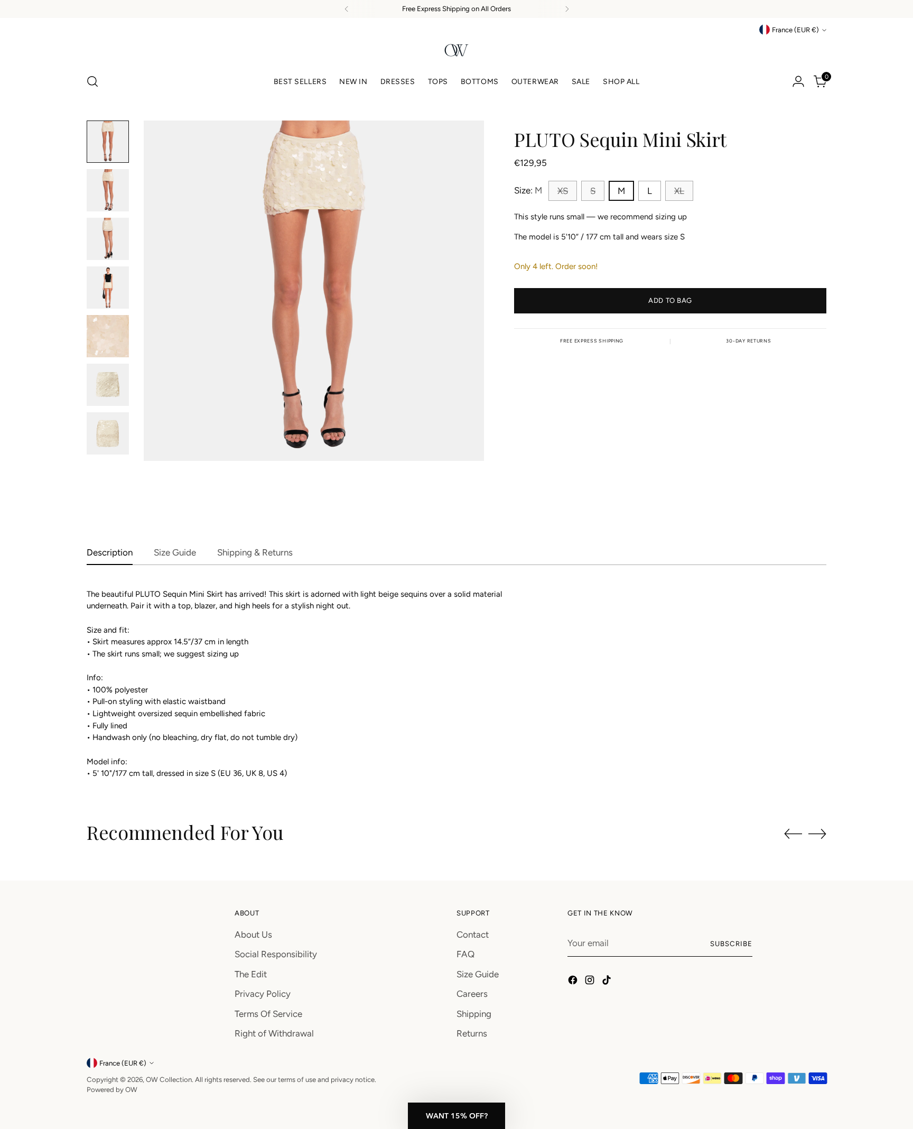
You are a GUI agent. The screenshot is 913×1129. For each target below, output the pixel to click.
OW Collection (169, 1079)
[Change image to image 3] (108, 239)
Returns (471, 1033)
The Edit (251, 974)
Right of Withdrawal (274, 1033)
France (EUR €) (795, 29)
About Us (253, 934)
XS (562, 191)
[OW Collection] (456, 50)
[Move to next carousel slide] (817, 834)
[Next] (567, 9)
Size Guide (477, 974)
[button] (456, 1116)
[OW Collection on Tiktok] (607, 982)
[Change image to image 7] (108, 433)
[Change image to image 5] (108, 336)
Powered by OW (112, 1089)
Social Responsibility (276, 954)
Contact (472, 934)
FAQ (465, 954)
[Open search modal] (92, 81)
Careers (472, 993)
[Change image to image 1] (108, 142)
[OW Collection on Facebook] (573, 982)
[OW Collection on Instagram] (590, 982)
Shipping (473, 1013)
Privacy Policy (263, 993)
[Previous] (346, 9)
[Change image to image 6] (108, 385)
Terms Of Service (268, 1013)
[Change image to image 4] (108, 287)
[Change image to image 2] (108, 190)
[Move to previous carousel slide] (793, 834)
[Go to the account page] (798, 81)
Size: (528, 190)
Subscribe (731, 943)
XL (679, 191)
